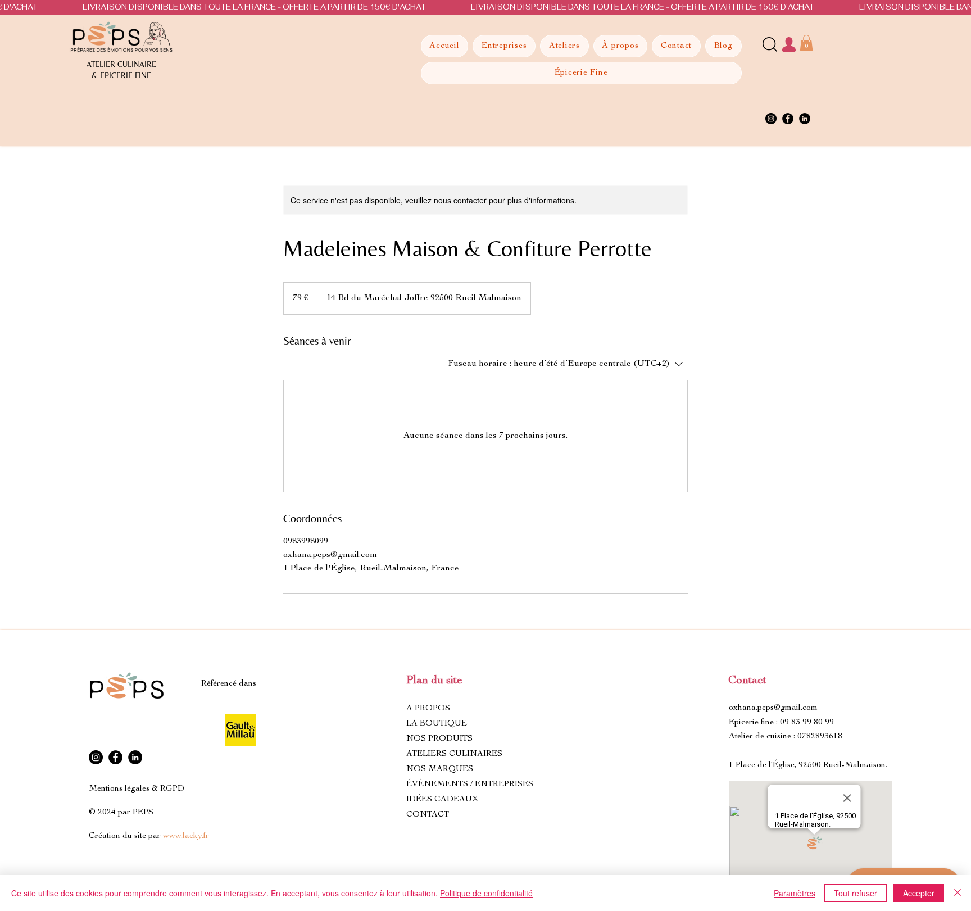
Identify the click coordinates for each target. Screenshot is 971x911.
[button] (806, 43)
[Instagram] (771, 118)
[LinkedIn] (804, 118)
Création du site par (149, 836)
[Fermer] (957, 893)
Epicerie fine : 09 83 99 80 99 (781, 722)
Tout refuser (855, 893)
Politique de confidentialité (486, 893)
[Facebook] (787, 118)
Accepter (918, 893)
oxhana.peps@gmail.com (773, 708)
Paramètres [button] (794, 893)
